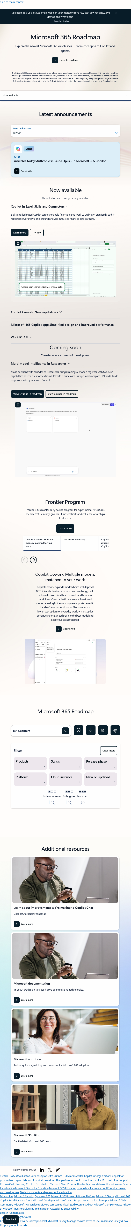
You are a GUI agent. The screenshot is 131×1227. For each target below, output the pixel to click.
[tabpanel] (65, 629)
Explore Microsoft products (29, 1180)
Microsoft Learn (64, 1200)
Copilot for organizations (97, 1176)
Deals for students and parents (37, 1192)
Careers (81, 1204)
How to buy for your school (92, 1188)
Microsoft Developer (44, 1200)
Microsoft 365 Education (62, 1188)
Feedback (11, 1219)
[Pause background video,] (18, 243)
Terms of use (92, 1221)
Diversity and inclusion (36, 1208)
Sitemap (33, 1221)
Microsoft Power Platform (81, 1196)
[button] (65, 95)
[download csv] (91, 730)
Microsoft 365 (59, 1196)
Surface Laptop (21, 1176)
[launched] (82, 802)
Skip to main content (12, 2)
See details (26, 171)
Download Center (91, 1180)
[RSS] (103, 730)
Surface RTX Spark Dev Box (68, 1176)
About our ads (19, 1225)
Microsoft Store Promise (63, 1184)
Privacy (63, 1221)
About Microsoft (95, 1204)
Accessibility (56, 1208)
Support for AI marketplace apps (91, 1200)
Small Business (17, 1200)
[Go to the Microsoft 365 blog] (58, 1169)
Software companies (50, 1204)
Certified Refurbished (37, 1184)
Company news (113, 1204)
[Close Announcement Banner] (116, 13)
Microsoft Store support (115, 1180)
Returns (4, 1184)
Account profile (72, 1180)
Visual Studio (69, 1204)
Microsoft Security (24, 1196)
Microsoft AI (6, 1196)
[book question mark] (78, 730)
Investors (19, 1208)
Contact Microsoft (48, 1221)
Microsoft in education (109, 1184)
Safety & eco (121, 1221)
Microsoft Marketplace (26, 1204)
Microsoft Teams (105, 1196)
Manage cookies (76, 1221)
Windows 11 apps (54, 1180)
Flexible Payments (87, 1184)
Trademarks (106, 1221)
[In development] (52, 802)
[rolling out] (69, 802)
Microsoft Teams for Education (31, 1188)
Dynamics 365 (42, 1196)
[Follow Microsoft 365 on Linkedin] (42, 1169)
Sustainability (71, 1208)
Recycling (5, 1225)
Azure (29, 1200)
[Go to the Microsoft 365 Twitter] (50, 1169)
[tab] (42, 543)
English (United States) (12, 1212)
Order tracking (17, 1184)
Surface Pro (6, 1176)
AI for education (62, 1192)
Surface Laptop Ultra (42, 1176)
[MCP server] (115, 730)
